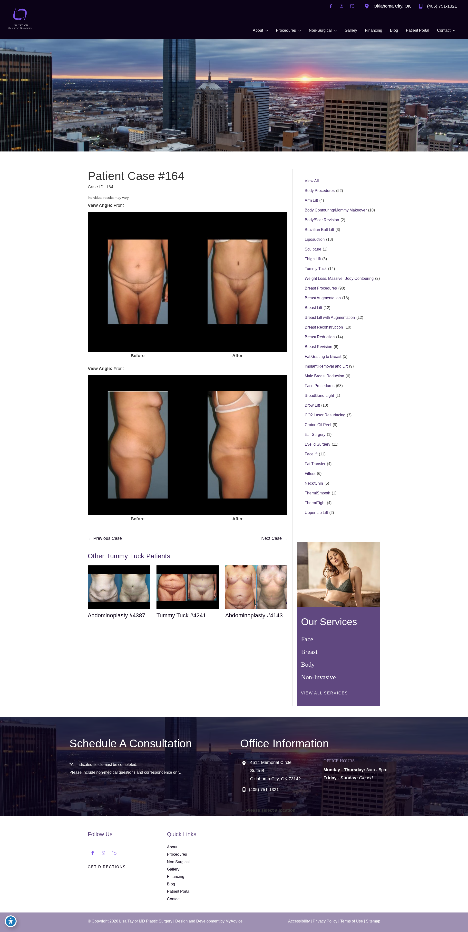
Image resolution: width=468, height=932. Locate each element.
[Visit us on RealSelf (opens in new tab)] (352, 6)
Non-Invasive (318, 677)
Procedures (177, 854)
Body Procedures (320, 191)
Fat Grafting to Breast (323, 356)
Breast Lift (313, 308)
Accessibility (299, 921)
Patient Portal (178, 891)
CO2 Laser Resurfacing (325, 415)
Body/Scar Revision (322, 220)
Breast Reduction (320, 337)
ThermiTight (315, 503)
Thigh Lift (313, 259)
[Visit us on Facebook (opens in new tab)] (331, 6)
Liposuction (315, 239)
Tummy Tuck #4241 (181, 615)
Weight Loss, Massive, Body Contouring (339, 278)
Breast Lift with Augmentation (330, 317)
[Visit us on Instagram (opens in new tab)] (341, 6)
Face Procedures (319, 386)
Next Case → (274, 538)
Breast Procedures (321, 288)
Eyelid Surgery (317, 444)
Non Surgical (178, 862)
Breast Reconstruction (324, 327)
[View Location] (368, 6)
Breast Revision (318, 347)
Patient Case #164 (136, 176)
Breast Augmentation (323, 298)
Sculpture (313, 249)
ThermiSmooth (317, 493)
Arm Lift (311, 200)
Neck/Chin (314, 483)
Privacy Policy (325, 921)
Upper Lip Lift (316, 513)
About (172, 847)
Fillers (310, 473)
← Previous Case (105, 538)
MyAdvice (234, 921)
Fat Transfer (315, 464)
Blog (171, 884)
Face (307, 639)
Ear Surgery (315, 434)
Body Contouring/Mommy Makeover (336, 210)
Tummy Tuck (316, 269)
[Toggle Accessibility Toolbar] (11, 921)
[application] (265, 30)
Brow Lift (312, 405)
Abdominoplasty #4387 (116, 615)
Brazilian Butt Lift (319, 230)
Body (308, 664)
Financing (175, 876)
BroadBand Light (319, 395)
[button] (324, 694)
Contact (173, 899)
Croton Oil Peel (318, 425)
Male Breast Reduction (324, 376)
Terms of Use (351, 921)
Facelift (311, 454)
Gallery (173, 869)
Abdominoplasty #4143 (254, 615)
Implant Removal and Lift (326, 366)
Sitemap (373, 921)
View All (312, 181)
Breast (309, 651)
